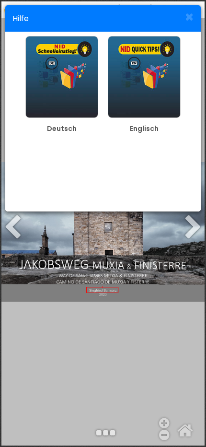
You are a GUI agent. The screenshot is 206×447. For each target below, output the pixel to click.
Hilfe (20, 18)
